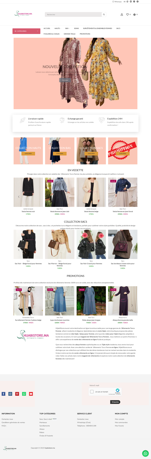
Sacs (118, 28)
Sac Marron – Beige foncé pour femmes (59, 264)
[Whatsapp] (24, 394)
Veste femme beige (91, 211)
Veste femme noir (28, 211)
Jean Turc (59, 209)
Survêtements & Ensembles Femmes (97, 28)
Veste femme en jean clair (59, 211)
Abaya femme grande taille (123, 320)
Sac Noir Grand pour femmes (91, 263)
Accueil (47, 28)
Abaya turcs (123, 317)
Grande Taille (69, 34)
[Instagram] (127, 2)
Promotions (85, 34)
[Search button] (104, 14)
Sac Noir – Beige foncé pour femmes (28, 263)
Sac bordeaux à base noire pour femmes (123, 264)
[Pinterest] (17, 394)
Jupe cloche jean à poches (59, 320)
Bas (66, 28)
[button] (19, 196)
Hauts (57, 28)
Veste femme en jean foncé (123, 211)
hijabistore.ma (50, 448)
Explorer (28, 153)
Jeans (76, 28)
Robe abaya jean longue (91, 320)
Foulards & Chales (51, 34)
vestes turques (28, 209)
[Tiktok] (134, 2)
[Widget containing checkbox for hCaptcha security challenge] (105, 391)
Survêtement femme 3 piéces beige (28, 320)
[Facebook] (138, 2)
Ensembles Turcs (28, 317)
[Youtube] (131, 2)
